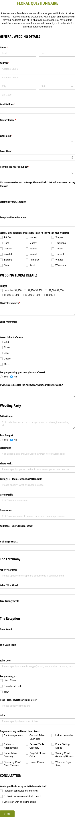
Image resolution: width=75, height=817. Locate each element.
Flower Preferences (14, 303)
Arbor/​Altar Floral (9, 585)
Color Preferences (8, 321)
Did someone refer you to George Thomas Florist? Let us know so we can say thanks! (37, 184)
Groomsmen (6, 510)
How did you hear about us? (19, 166)
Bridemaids (5, 448)
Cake (2, 715)
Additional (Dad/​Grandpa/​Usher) (16, 526)
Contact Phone (12, 120)
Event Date (10, 135)
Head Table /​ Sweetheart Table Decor (18, 699)
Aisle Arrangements (9, 601)
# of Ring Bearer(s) (9, 541)
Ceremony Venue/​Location (13, 201)
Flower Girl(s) (6, 463)
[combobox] (57, 86)
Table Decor (5, 660)
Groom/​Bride (6, 494)
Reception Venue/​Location (13, 217)
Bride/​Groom (6, 416)
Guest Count (6, 629)
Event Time (10, 151)
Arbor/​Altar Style (8, 569)
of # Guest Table (8, 645)
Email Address (12, 104)
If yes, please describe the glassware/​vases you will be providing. (31, 385)
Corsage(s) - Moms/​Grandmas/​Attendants (21, 479)
